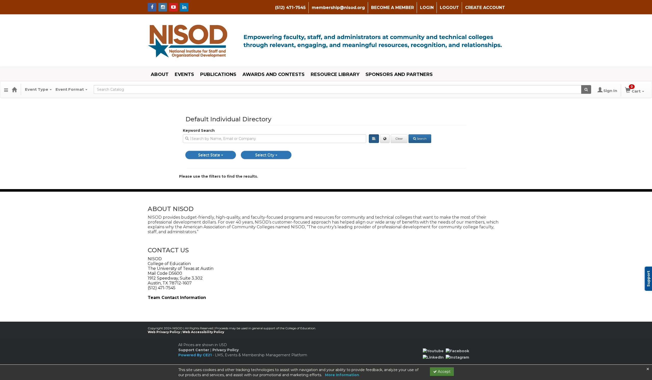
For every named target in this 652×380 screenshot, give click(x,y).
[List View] (374, 138)
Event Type (37, 89)
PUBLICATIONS (218, 74)
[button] (6, 89)
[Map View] (385, 138)
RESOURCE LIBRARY (335, 74)
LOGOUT (449, 7)
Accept (444, 371)
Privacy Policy (225, 350)
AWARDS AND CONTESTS (273, 74)
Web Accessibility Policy (203, 332)
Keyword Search (199, 130)
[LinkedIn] (433, 357)
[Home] (14, 89)
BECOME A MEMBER (392, 7)
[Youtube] (433, 350)
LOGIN (427, 7)
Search (422, 138)
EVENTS (184, 74)
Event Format (70, 89)
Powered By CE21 (195, 355)
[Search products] (586, 89)
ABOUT (160, 74)
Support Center (193, 350)
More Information (342, 375)
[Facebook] (457, 350)
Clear (399, 138)
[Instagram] (457, 357)
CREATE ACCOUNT (485, 7)
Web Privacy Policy (164, 332)
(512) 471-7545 (290, 7)
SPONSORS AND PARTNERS (399, 74)
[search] (274, 138)
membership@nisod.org (338, 7)
